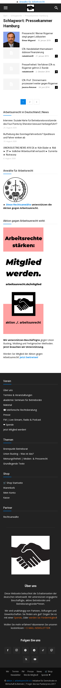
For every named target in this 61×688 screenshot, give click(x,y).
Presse (6, 414)
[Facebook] (8, 650)
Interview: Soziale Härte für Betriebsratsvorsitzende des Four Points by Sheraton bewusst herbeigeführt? (30, 122)
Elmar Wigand (28, 40)
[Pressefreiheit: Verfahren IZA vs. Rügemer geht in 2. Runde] (11, 68)
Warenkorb (9, 487)
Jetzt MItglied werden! (14, 429)
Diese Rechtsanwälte (19, 204)
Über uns (8, 390)
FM (23, 671)
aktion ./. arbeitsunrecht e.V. (19, 680)
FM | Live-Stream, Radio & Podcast (22, 419)
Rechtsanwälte (11, 516)
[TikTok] (43, 650)
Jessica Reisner (29, 87)
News (39, 671)
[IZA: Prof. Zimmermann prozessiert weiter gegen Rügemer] (11, 84)
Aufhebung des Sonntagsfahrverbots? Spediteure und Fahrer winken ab (29, 136)
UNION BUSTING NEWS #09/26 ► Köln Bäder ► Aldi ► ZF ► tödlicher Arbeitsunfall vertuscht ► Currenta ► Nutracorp (30, 151)
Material (7, 404)
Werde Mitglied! (31, 675)
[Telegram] (34, 650)
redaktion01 (28, 56)
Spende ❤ (45, 675)
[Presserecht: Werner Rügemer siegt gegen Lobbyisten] (11, 41)
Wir (7, 671)
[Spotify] (25, 650)
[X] (26, 659)
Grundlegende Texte (14, 463)
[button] (5, 7)
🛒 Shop (49, 671)
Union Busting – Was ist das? (18, 453)
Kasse (6, 497)
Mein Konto (9, 492)
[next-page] (36, 102)
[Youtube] (35, 659)
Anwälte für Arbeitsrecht (32, 1)
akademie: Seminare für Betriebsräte (22, 400)
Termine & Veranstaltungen (17, 395)
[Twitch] (51, 650)
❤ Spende (8, 424)
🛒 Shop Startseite (13, 482)
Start (5, 15)
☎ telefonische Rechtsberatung (20, 409)
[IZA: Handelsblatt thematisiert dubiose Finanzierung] (11, 53)
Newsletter (16, 675)
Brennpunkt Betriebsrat (15, 448)
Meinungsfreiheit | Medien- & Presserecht (25, 458)
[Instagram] (16, 650)
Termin (15, 671)
